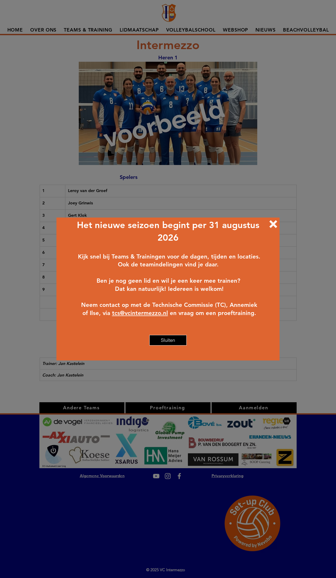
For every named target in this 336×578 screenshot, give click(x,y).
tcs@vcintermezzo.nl (140, 313)
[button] (273, 224)
